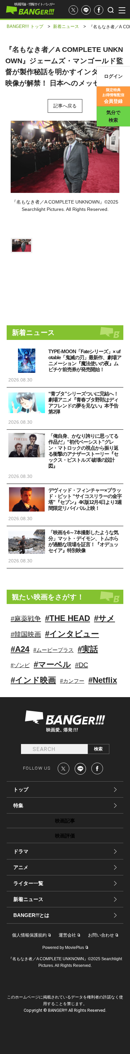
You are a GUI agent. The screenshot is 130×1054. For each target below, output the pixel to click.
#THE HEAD (67, 618)
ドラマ (20, 851)
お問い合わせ (101, 935)
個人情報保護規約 (29, 935)
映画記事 (65, 821)
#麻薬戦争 (26, 618)
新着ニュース (28, 899)
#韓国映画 (26, 634)
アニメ (20, 867)
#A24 (20, 649)
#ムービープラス (53, 650)
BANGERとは (31, 915)
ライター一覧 (28, 883)
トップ (20, 789)
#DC (81, 665)
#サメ (104, 618)
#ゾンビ (20, 665)
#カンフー (72, 681)
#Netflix (102, 680)
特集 (18, 805)
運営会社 (67, 935)
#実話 (88, 649)
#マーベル (52, 664)
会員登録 (113, 96)
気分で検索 (113, 116)
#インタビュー (72, 633)
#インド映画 (33, 680)
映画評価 (65, 835)
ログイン (113, 76)
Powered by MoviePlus (63, 947)
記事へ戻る (65, 105)
